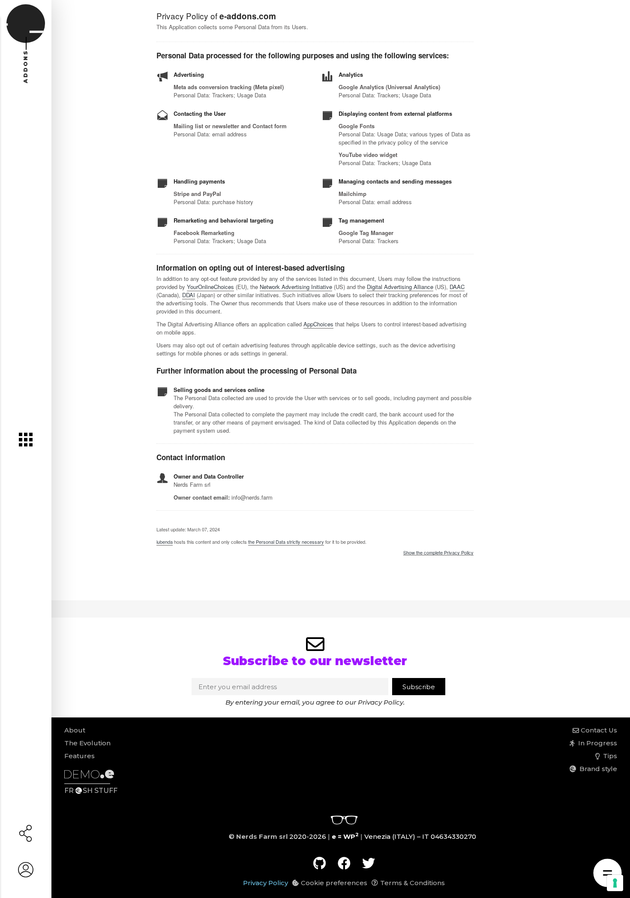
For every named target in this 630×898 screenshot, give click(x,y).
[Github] (320, 863)
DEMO (88, 774)
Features (79, 756)
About (74, 730)
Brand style (596, 769)
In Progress (596, 743)
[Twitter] (369, 863)
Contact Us (598, 730)
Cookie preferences (334, 883)
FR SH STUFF (90, 791)
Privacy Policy (380, 702)
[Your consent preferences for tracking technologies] (615, 883)
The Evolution (87, 743)
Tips (608, 756)
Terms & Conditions (412, 883)
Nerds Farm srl (262, 836)
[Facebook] (344, 863)
